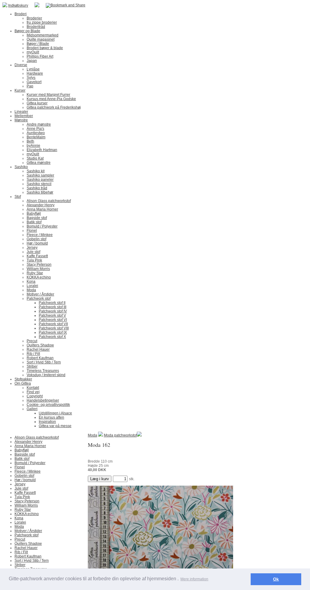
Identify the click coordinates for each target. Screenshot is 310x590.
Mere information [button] (194, 579)
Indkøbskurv (18, 5)
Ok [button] (276, 579)
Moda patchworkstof (120, 435)
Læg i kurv (99, 479)
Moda (92, 435)
